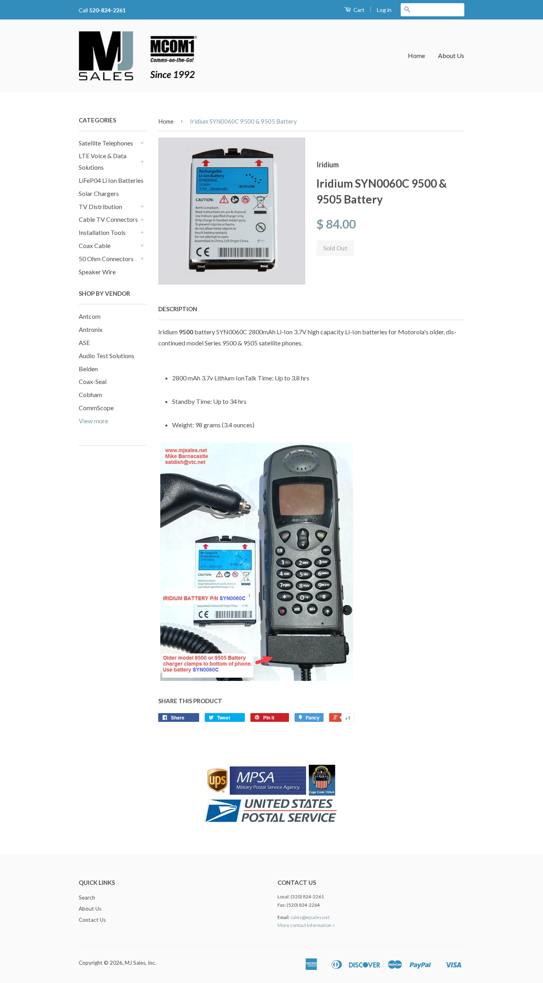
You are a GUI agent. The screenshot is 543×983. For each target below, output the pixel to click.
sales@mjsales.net (310, 917)
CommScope (96, 407)
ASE (84, 342)
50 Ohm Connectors (106, 258)
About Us (451, 55)
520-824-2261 (107, 10)
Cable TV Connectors (108, 219)
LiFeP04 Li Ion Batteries (111, 180)
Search (87, 897)
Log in (384, 9)
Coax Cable (95, 245)
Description (177, 308)
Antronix (91, 329)
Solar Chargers (99, 193)
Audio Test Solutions (106, 355)
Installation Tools (102, 232)
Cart (358, 9)
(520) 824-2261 (307, 896)
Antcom (90, 316)
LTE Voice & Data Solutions (102, 161)
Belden (88, 368)
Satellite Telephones (106, 143)
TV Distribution (100, 206)
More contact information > (306, 925)
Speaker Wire (97, 271)
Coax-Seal (93, 381)
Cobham (90, 394)
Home (416, 55)
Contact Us (92, 920)
